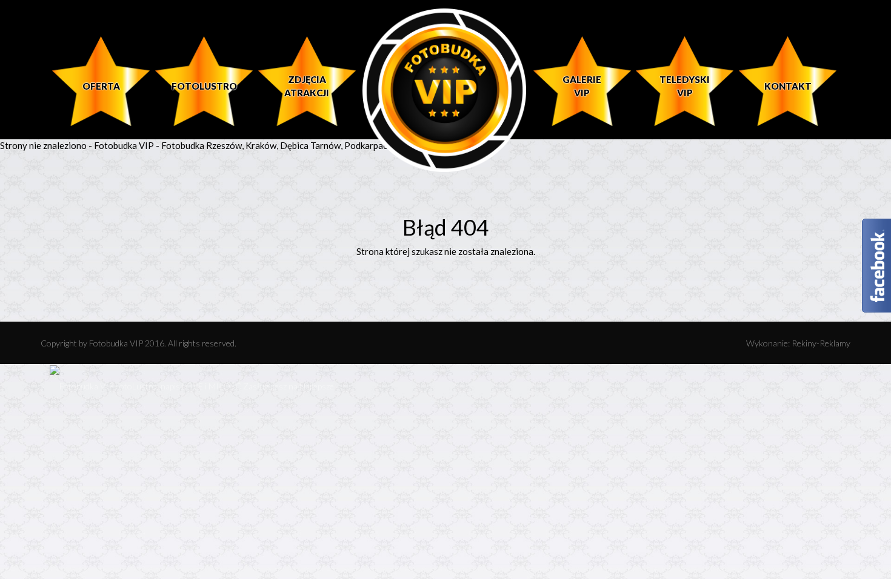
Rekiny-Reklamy (821, 343)
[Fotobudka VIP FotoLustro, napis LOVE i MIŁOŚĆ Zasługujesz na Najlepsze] (192, 385)
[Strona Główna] (444, 90)
